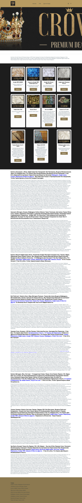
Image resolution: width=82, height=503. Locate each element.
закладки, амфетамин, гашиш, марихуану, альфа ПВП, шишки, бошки (38, 259)
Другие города (46, 3)
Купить (18, 89)
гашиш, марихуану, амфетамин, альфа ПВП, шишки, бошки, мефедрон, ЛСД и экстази (40, 335)
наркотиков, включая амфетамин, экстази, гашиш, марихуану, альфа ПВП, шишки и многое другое (37, 450)
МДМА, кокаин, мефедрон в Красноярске (20, 484)
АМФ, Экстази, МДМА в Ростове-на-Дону (20, 492)
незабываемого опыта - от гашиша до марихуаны (45, 333)
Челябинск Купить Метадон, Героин (19, 486)
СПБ (40, 3)
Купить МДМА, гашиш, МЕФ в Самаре (19, 488)
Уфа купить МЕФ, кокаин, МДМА (18, 490)
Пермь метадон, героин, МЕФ (17, 500)
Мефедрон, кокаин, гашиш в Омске (19, 496)
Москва (34, 3)
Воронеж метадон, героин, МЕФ (18, 498)
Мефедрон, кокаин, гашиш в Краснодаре (20, 494)
